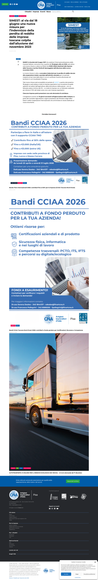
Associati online (72, 481)
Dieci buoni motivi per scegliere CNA (17, 518)
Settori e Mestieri (13, 525)
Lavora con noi (79, 6)
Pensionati (11, 534)
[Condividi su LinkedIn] (18, 61)
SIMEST (56, 82)
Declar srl (20, 507)
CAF (10, 537)
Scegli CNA (87, 6)
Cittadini (28, 12)
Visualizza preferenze (89, 574)
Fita (17, 468)
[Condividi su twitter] (18, 64)
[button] (95, 562)
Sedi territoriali (69, 6)
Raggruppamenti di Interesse (16, 526)
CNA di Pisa (12, 515)
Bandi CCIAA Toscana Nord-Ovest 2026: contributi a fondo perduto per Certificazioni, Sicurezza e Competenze (46, 330)
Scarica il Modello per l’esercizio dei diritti (19, 578)
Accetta (66, 574)
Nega (77, 574)
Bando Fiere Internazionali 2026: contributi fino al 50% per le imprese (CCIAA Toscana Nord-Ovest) (42, 187)
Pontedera (11, 544)
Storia (10, 514)
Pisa (10, 542)
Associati (5, 4)
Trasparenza (12, 529)
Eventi (42, 12)
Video (10, 520)
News (48, 12)
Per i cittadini (83, 2)
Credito (12, 16)
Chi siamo (67, 2)
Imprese (36, 12)
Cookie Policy (78, 577)
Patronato (11, 536)
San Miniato (12, 545)
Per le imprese (75, 2)
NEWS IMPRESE (22, 16)
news (16, 16)
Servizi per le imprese (14, 528)
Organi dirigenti (13, 517)
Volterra (11, 546)
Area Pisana (14, 183)
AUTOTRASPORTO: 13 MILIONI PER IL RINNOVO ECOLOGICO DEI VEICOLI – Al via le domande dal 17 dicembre (45, 473)
